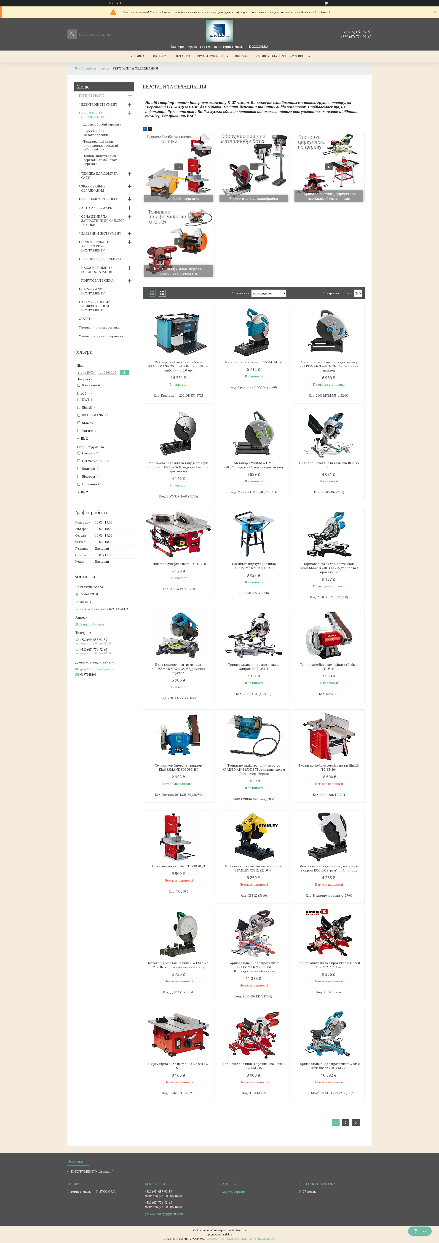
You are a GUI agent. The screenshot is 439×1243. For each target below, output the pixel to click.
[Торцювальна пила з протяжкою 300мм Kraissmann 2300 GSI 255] (328, 1034)
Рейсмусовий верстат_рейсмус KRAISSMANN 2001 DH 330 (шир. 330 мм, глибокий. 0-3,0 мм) (178, 366)
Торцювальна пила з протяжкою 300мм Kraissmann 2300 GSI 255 (329, 1066)
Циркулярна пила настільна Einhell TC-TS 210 (178, 1066)
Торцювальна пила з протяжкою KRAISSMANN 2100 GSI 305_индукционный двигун (253, 967)
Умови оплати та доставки (280, 56)
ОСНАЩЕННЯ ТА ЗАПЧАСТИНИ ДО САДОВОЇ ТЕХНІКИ (102, 220)
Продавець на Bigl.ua (219, 1234)
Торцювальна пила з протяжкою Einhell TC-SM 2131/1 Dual (329, 965)
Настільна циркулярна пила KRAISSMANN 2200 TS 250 (254, 566)
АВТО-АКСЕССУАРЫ (97, 208)
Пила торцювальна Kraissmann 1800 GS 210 (329, 465)
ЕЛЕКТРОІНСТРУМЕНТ (99, 104)
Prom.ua (241, 1230)
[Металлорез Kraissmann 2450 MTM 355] (254, 332)
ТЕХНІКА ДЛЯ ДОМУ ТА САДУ (99, 175)
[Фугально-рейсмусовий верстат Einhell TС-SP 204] (328, 736)
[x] (150, 129)
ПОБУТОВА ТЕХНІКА (97, 280)
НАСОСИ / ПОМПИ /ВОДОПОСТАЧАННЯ (96, 269)
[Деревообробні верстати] (178, 167)
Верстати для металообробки (95, 133)
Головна (137, 56)
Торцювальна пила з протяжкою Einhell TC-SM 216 (254, 1066)
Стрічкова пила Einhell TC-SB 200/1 (178, 866)
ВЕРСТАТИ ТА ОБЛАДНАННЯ (92, 115)
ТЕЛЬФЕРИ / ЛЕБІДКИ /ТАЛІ (103, 259)
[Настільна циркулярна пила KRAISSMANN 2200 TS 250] (254, 534)
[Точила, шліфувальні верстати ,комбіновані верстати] (178, 242)
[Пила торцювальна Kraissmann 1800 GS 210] (328, 433)
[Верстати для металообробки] (254, 167)
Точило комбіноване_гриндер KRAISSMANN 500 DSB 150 (178, 767)
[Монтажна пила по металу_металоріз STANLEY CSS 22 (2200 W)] (254, 837)
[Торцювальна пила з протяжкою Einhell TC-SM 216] (254, 1034)
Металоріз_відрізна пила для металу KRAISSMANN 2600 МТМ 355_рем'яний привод (329, 366)
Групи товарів (210, 56)
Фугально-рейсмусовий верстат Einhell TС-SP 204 (328, 767)
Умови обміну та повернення (101, 336)
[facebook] (145, 129)
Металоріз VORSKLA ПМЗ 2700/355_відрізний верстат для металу (254, 465)
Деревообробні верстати (102, 124)
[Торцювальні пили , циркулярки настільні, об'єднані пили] (328, 167)
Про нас (159, 56)
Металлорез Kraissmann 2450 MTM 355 (254, 362)
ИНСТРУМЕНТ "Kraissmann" (92, 1171)
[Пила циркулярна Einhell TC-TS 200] (178, 534)
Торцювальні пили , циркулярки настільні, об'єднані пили (100, 145)
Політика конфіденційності (258, 1238)
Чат (423, 1231)
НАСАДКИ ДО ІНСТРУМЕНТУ (93, 291)
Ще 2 (84, 438)
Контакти (181, 56)
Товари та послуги (95, 68)
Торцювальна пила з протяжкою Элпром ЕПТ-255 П (253, 667)
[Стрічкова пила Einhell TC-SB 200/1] (178, 837)
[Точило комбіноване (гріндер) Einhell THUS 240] (328, 635)
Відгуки (242, 56)
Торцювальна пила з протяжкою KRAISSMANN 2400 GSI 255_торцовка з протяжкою (329, 568)
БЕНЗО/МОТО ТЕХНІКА (99, 199)
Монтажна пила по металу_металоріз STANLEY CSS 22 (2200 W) (254, 868)
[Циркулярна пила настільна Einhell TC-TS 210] (178, 1034)
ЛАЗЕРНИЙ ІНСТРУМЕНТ (101, 233)
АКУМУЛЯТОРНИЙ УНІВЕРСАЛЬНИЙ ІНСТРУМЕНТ (96, 306)
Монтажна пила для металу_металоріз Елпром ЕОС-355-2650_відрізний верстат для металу (178, 467)
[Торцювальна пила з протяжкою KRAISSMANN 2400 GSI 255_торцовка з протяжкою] (328, 534)
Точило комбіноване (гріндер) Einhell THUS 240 (329, 667)
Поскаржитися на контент (222, 1238)
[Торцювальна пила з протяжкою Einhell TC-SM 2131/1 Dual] (328, 933)
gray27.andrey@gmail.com (99, 669)
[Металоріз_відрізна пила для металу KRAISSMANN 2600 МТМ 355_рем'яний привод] (328, 332)
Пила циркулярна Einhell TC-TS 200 (178, 564)
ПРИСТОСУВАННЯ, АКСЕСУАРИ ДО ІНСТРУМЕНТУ (96, 246)
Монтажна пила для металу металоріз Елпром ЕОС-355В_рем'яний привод (329, 868)
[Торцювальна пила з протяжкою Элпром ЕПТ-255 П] (254, 635)
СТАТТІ (84, 318)
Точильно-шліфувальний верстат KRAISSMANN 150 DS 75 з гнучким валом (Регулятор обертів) (253, 769)
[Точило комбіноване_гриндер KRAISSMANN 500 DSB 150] (178, 736)
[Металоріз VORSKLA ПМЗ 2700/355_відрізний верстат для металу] (254, 433)
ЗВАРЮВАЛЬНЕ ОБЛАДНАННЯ (93, 188)
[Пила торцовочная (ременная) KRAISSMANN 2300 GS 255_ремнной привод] (178, 635)
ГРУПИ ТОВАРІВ (91, 95)
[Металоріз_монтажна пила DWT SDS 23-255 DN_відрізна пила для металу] (178, 933)
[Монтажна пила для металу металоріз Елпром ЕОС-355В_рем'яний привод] (328, 837)
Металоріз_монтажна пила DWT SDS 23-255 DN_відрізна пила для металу (178, 965)
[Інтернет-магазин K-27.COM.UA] (219, 31)
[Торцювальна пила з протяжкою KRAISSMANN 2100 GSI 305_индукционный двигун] (254, 933)
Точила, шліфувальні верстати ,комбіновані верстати (100, 160)
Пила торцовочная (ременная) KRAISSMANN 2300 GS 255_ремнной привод (178, 669)
